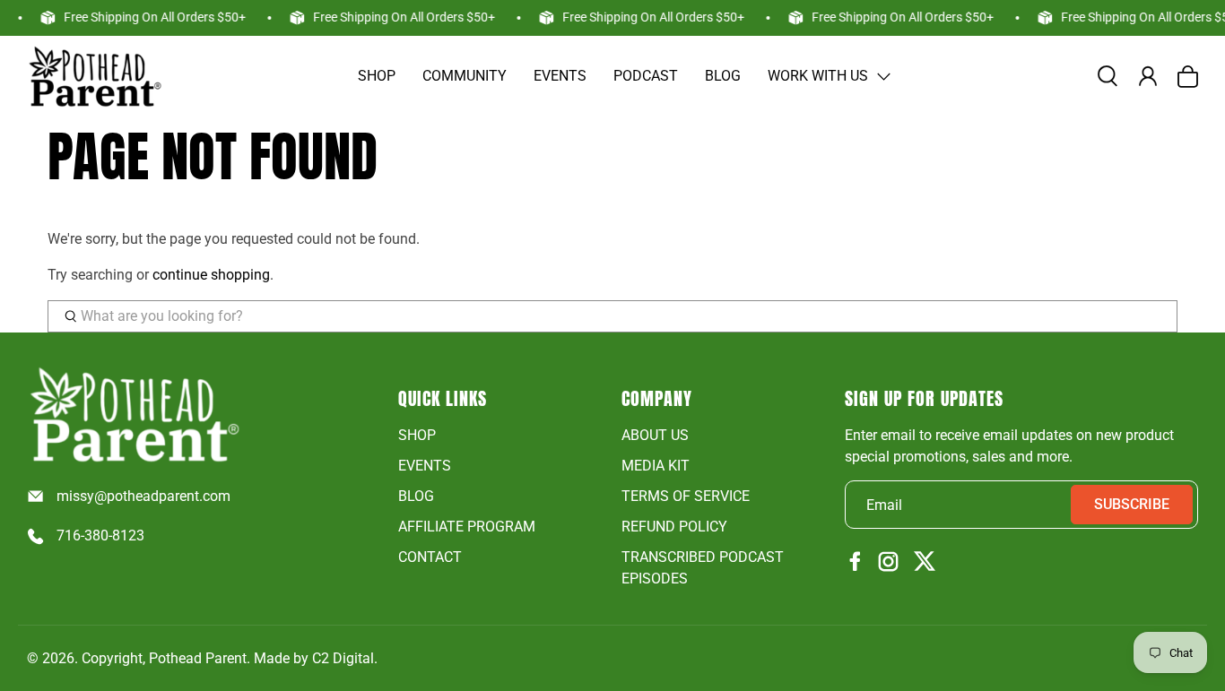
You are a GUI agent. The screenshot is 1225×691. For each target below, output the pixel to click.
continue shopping (211, 274)
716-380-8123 (100, 535)
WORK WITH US (818, 75)
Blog (723, 75)
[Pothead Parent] (94, 76)
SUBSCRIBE (1131, 504)
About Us (655, 435)
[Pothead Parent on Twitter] (924, 562)
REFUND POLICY (674, 526)
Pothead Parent (198, 658)
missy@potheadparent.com (143, 496)
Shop (376, 75)
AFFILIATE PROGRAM (466, 526)
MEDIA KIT (655, 465)
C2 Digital (343, 658)
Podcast (645, 75)
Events (560, 75)
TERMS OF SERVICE (685, 496)
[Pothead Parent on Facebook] (855, 562)
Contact (430, 557)
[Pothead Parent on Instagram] (888, 562)
